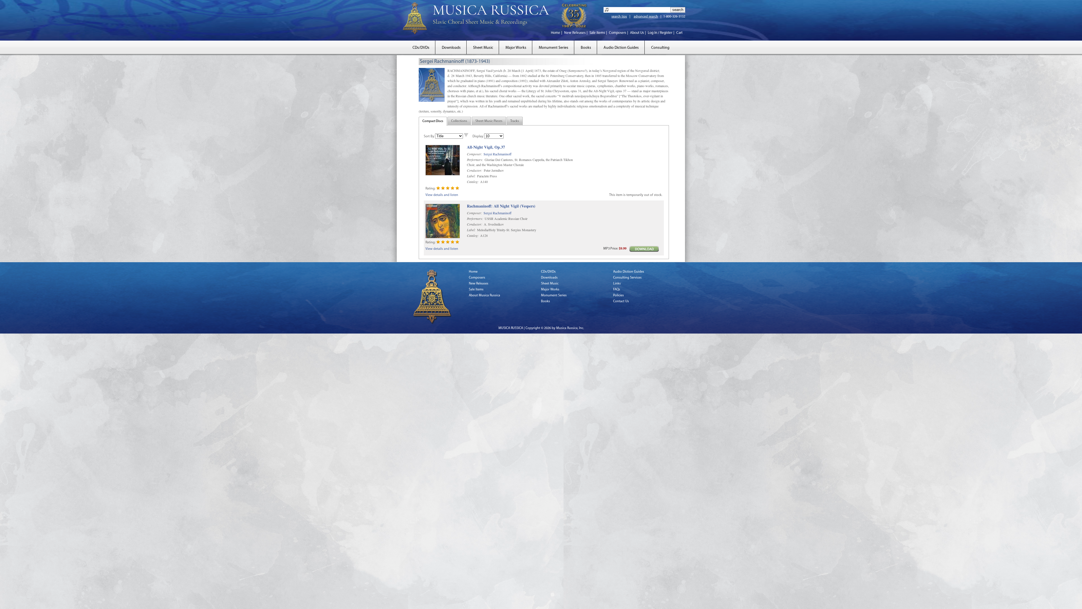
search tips (619, 16)
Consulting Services (627, 277)
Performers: (475, 159)
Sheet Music (483, 48)
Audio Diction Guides (621, 48)
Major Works (515, 48)
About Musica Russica (484, 295)
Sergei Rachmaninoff (497, 154)
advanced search (646, 16)
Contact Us (621, 301)
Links (617, 283)
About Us (637, 33)
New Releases (575, 33)
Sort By (429, 136)
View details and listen (441, 195)
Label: (471, 176)
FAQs (616, 289)
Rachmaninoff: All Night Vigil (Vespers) (501, 206)
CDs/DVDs (421, 48)
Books (586, 48)
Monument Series (553, 48)
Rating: (430, 188)
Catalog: (473, 181)
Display (478, 136)
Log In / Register (660, 33)
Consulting (660, 48)
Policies (618, 295)
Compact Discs (432, 121)
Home (555, 33)
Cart (679, 33)
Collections (459, 121)
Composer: (474, 154)
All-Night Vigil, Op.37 (486, 147)
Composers (617, 33)
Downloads (451, 48)
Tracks (514, 121)
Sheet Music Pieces (488, 121)
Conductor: (474, 170)
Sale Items (597, 33)
